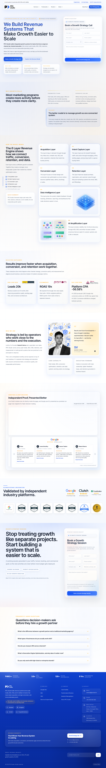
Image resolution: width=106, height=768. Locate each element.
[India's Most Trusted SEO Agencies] (97, 508)
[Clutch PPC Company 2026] (59, 508)
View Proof (84, 6)
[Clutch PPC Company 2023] (21, 508)
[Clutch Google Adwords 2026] (72, 508)
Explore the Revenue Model (32, 59)
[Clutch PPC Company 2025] (47, 508)
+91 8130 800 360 (91, 699)
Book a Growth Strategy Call (13, 59)
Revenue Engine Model (47, 699)
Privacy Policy (97, 764)
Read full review (20, 461)
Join (98, 754)
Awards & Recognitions (67, 696)
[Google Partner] (9, 508)
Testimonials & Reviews (67, 693)
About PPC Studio (66, 699)
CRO (42, 696)
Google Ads (44, 689)
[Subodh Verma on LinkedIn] (95, 351)
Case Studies (64, 689)
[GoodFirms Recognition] (84, 508)
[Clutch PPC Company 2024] (34, 508)
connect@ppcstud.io (91, 692)
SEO (42, 693)
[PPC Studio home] (10, 6)
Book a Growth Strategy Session (82, 593)
